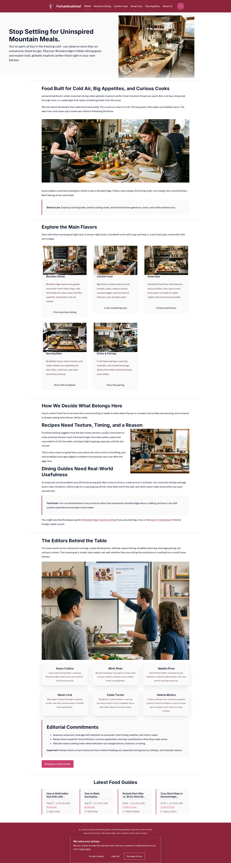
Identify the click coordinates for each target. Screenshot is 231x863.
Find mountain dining (64, 312)
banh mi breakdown (161, 519)
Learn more (85, 849)
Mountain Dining (102, 6)
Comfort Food (121, 6)
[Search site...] (180, 6)
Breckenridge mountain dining (100, 519)
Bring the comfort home (57, 763)
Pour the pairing (115, 384)
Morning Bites (152, 6)
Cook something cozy (115, 307)
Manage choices (134, 856)
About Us (167, 6)
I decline (115, 856)
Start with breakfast (64, 384)
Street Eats (136, 6)
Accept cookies (96, 856)
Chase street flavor (166, 307)
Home (87, 6)
